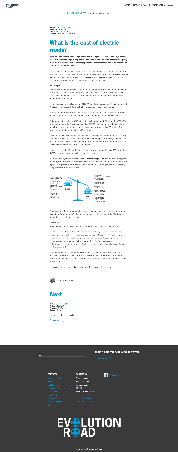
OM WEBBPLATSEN (83, 398)
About (128, 5)
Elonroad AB (53, 382)
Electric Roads (157, 5)
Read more (56, 320)
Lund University (54, 385)
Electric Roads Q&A (79, 13)
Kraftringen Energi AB (56, 388)
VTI (49, 405)
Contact (170, 5)
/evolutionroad (115, 375)
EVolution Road (12, 6)
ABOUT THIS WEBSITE (84, 402)
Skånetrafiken (53, 398)
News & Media (140, 5)
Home (69, 13)
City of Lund (52, 392)
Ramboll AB (52, 395)
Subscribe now (103, 358)
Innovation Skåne (54, 378)
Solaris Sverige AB (55, 402)
